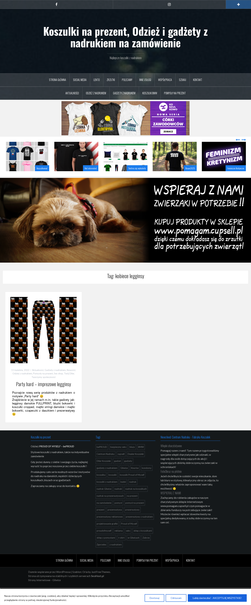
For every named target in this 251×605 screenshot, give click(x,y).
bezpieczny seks (118, 455)
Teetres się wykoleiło (88, 177)
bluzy (132, 455)
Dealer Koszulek (136, 462)
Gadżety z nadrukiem (124, 93)
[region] (125, 597)
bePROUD (102, 455)
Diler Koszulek (104, 469)
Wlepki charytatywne (171, 454)
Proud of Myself (129, 532)
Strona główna (57, 80)
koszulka (101, 483)
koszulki (113, 483)
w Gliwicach (133, 546)
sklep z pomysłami (106, 546)
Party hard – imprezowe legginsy (43, 392)
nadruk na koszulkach (136, 497)
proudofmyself (104, 539)
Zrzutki (111, 80)
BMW (141, 455)
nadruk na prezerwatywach (110, 504)
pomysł (118, 511)
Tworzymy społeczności (43, 385)
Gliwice (124, 476)
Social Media (80, 80)
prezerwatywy (132, 518)
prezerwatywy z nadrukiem (139, 525)
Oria (85, 580)
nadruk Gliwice (104, 497)
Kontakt (197, 80)
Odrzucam (176, 597)
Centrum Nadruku (105, 462)
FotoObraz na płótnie (171, 480)
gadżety (128, 469)
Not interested (41, 177)
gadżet (117, 469)
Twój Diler (69, 382)
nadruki (118, 497)
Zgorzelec (101, 553)
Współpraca (165, 80)
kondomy (146, 476)
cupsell (121, 462)
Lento (97, 80)
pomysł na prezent (134, 511)
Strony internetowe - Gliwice (44, 588)
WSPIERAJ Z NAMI (171, 501)
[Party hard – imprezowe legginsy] (43, 338)
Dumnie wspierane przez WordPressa (49, 580)
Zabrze (146, 546)
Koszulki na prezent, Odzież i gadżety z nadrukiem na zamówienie (125, 36)
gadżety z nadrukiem (107, 476)
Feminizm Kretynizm (186, 177)
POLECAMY (127, 80)
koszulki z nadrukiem (107, 490)
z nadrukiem (116, 553)
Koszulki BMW (149, 93)
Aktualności (72, 93)
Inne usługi (145, 80)
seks (128, 539)
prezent (100, 518)
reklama (119, 539)
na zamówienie (104, 511)
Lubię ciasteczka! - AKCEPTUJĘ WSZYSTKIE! (217, 597)
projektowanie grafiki (107, 532)
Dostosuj (154, 597)
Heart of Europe (237, 177)
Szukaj (182, 80)
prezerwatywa (115, 518)
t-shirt (121, 546)
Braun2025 (141, 177)
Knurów (135, 476)
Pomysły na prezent (175, 93)
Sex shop (58, 382)
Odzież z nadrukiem (96, 93)
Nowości (71, 378)
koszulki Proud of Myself (132, 483)
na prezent (132, 504)
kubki (123, 490)
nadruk (132, 490)
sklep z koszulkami (143, 539)
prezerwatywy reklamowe (110, 525)
